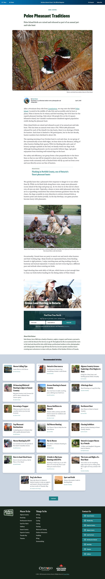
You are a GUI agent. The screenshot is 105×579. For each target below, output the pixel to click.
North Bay (23, 518)
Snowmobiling (40, 541)
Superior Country (25, 532)
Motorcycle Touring (41, 529)
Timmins (22, 538)
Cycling (38, 521)
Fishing (38, 523)
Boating (38, 518)
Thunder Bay (23, 535)
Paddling (38, 535)
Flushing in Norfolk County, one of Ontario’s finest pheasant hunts (50, 173)
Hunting (54, 10)
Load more (53, 498)
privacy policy (66, 326)
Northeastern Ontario (26, 521)
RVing (37, 538)
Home (12, 2)
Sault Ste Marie (90, 535)
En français (91, 2)
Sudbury (22, 526)
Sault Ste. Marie (24, 523)
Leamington (52, 109)
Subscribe (99, 2)
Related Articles (35, 168)
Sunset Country (24, 529)
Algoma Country (24, 515)
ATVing (38, 515)
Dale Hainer (35, 99)
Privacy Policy (66, 574)
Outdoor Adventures (41, 532)
